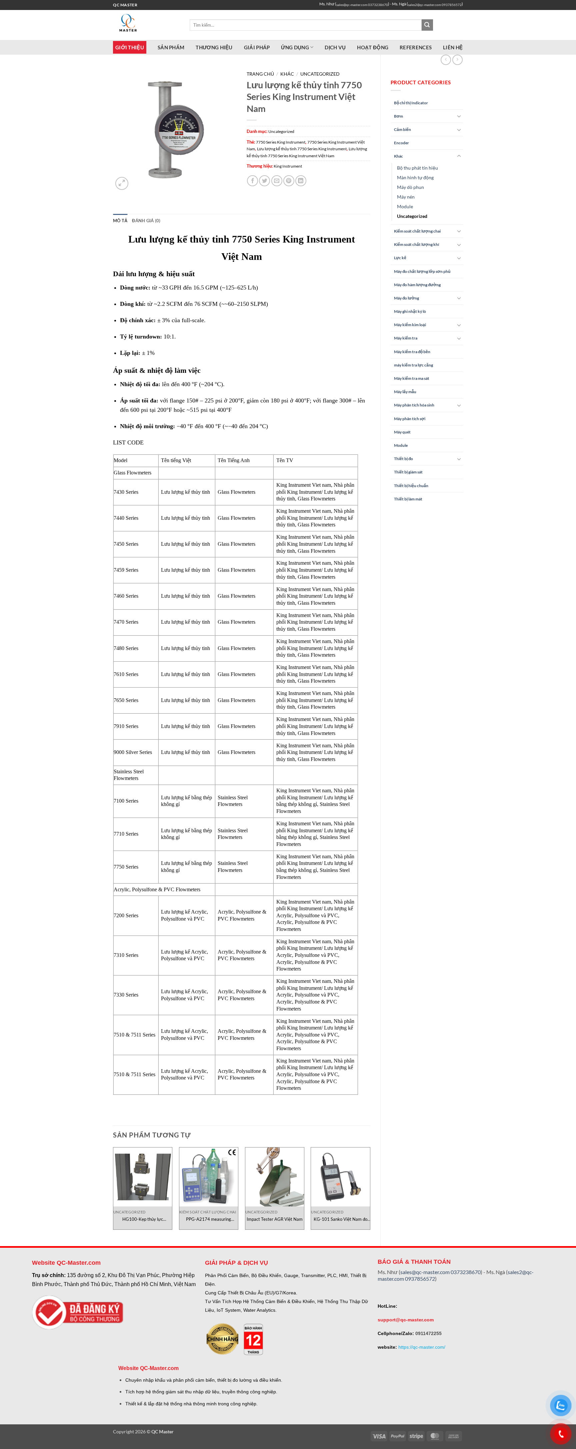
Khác (398, 156)
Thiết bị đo (403, 458)
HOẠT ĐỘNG (372, 47)
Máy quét (402, 431)
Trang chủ (260, 74)
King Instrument (288, 166)
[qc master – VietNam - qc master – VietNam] (146, 25)
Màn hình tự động (415, 177)
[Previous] (113, 1190)
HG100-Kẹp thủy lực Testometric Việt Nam (142, 1219)
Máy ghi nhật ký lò (410, 311)
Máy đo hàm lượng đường (417, 284)
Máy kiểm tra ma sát (411, 378)
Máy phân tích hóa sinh (414, 404)
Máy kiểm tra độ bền (412, 351)
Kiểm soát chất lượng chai (417, 231)
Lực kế (400, 257)
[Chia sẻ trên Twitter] (264, 180)
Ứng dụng (295, 47)
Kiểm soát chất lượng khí (416, 244)
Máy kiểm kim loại (410, 324)
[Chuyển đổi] (459, 116)
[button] (121, 183)
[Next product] (446, 60)
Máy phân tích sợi (409, 418)
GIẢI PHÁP (257, 47)
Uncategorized (412, 216)
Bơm (398, 116)
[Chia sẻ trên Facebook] (252, 180)
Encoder (401, 142)
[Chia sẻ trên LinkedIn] (300, 180)
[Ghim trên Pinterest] (288, 180)
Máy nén (406, 197)
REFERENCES (416, 47)
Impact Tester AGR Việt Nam (275, 1219)
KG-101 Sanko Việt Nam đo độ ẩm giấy (340, 1219)
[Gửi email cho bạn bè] (276, 180)
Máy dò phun (410, 187)
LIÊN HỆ (453, 47)
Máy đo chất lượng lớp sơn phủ (422, 271)
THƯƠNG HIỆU (214, 47)
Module (405, 206)
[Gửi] (427, 25)
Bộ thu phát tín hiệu (417, 168)
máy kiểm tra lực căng (413, 364)
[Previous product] (457, 60)
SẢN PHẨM (171, 47)
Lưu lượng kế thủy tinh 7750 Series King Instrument (302, 148)
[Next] (370, 1190)
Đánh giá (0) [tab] (146, 220)
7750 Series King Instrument (280, 142)
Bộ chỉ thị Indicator (411, 102)
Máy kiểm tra (405, 338)
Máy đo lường (406, 298)
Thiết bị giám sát (408, 471)
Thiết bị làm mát (408, 498)
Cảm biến (402, 129)
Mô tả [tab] (120, 220)
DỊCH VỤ (335, 47)
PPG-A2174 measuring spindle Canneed (208, 1219)
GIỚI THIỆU (129, 47)
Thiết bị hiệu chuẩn (411, 485)
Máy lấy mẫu (405, 391)
